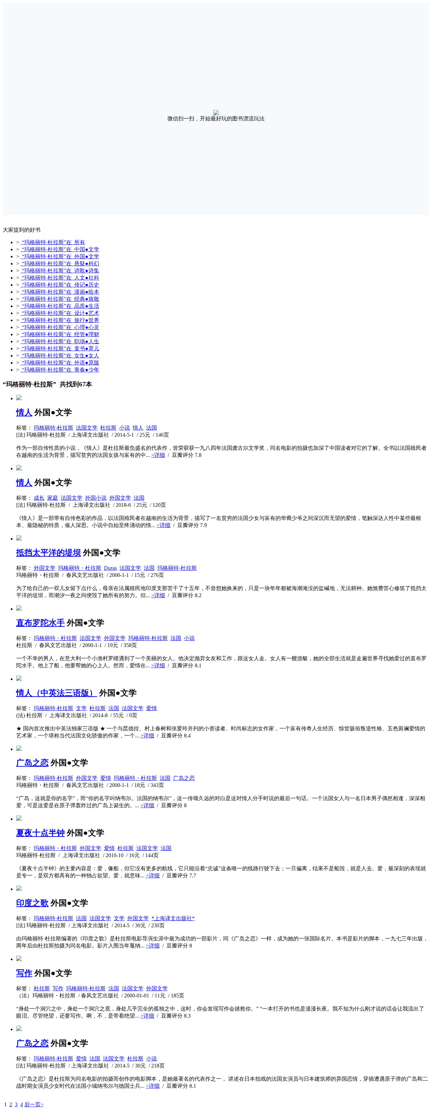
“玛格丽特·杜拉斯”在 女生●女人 (60, 355)
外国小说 (96, 498)
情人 (24, 412)
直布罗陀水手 (40, 622)
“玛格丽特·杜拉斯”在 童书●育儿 (60, 348)
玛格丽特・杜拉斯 (79, 568)
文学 (81, 708)
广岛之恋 (32, 762)
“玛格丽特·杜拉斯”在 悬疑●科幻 (60, 263)
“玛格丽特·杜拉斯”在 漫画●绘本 (60, 292)
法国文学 (87, 428)
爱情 (151, 708)
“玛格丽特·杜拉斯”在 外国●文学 (60, 256)
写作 (24, 973)
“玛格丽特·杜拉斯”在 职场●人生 (60, 341)
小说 (124, 428)
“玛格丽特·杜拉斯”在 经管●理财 (60, 334)
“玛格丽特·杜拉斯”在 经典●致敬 (60, 299)
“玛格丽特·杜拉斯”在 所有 (53, 242)
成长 (39, 498)
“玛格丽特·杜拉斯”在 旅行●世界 (60, 320)
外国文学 (120, 498)
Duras (110, 568)
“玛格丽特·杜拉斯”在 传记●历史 (60, 285)
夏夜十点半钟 (40, 832)
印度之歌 (32, 903)
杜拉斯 (108, 428)
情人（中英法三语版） (56, 693)
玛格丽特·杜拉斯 (53, 428)
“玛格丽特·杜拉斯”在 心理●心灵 (60, 327)
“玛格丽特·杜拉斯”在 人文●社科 (60, 278)
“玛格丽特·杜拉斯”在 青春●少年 (60, 370)
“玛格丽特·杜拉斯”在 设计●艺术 (60, 313)
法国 (151, 428)
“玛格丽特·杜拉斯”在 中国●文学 (60, 249)
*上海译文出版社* (173, 918)
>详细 (158, 455)
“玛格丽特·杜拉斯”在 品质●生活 (60, 306)
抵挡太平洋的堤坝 (48, 552)
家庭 (52, 498)
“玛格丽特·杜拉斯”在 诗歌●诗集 (60, 270)
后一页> (34, 1104)
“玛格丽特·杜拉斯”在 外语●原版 (60, 363)
